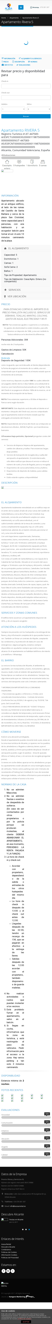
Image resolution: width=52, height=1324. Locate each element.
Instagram (8, 1271)
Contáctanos (6, 1249)
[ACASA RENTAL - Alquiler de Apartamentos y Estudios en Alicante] (8, 7)
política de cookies (24, 1319)
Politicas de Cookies (9, 1252)
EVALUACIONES (24, 65)
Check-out (5, 92)
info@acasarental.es (18, 1206)
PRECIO (6, 62)
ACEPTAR (26, 1322)
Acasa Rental (6, 1244)
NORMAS (34, 62)
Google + (13, 1271)
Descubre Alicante (8, 1247)
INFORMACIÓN (9, 58)
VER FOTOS (8, 65)
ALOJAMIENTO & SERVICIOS (31, 58)
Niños (29, 104)
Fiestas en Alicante (16, 1219)
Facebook (4, 1271)
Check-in (4, 81)
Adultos (4, 104)
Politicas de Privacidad (10, 1257)
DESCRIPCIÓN (20, 62)
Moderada (5, 358)
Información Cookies (9, 1255)
